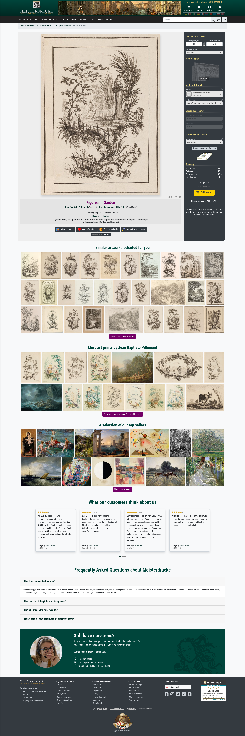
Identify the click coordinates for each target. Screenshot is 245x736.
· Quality (95, 694)
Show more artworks (122, 489)
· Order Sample (97, 703)
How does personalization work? (39, 581)
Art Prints (27, 19)
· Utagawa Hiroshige (135, 697)
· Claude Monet (133, 688)
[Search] (213, 19)
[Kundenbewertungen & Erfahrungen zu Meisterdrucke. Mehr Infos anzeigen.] (213, 690)
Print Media (83, 19)
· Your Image (96, 685)
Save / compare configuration (205, 148)
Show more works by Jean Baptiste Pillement (122, 414)
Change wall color (110, 229)
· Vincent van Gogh (135, 685)
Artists (36, 19)
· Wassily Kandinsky (135, 694)
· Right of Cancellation (63, 697)
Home (22, 26)
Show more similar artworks (122, 336)
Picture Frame (69, 19)
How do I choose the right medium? (41, 609)
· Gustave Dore (133, 700)
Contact (108, 19)
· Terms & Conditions (63, 691)
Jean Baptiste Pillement (62, 26)
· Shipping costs (97, 691)
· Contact (59, 685)
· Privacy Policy (61, 694)
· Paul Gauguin (133, 691)
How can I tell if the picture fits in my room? (45, 601)
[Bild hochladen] (224, 19)
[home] (20, 19)
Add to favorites (88, 229)
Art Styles (57, 19)
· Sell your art (96, 688)
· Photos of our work (99, 697)
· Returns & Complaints (64, 700)
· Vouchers (96, 700)
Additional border (191, 49)
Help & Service (96, 19)
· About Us (59, 703)
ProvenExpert (47, 546)
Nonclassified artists (43, 26)
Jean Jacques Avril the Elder (112, 207)
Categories (46, 19)
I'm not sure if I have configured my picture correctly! (49, 618)
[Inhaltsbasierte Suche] (218, 19)
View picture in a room (135, 229)
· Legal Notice (61, 688)
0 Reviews (106, 234)
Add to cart (206, 192)
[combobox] (204, 52)
